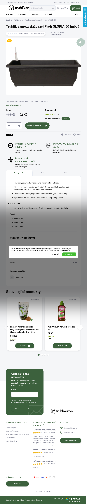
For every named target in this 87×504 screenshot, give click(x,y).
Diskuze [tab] (67, 173)
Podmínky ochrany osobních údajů (17, 434)
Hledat (53, 8)
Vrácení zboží (10, 438)
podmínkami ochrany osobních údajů (23, 402)
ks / (17, 484)
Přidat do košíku (34, 125)
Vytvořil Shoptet (59, 499)
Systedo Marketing (75, 501)
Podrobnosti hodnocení (37, 33)
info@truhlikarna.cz (70, 428)
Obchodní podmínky (26, 2)
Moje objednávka (11, 441)
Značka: (55, 34)
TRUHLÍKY (19, 277)
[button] (38, 355)
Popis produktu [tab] (19, 173)
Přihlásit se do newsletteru (22, 409)
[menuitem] (11, 14)
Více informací (65, 251)
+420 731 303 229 (70, 432)
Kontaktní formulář (71, 440)
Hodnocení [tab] (44, 173)
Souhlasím (70, 254)
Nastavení (55, 254)
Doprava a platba (11, 2)
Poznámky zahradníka (43, 491)
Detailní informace (12, 105)
